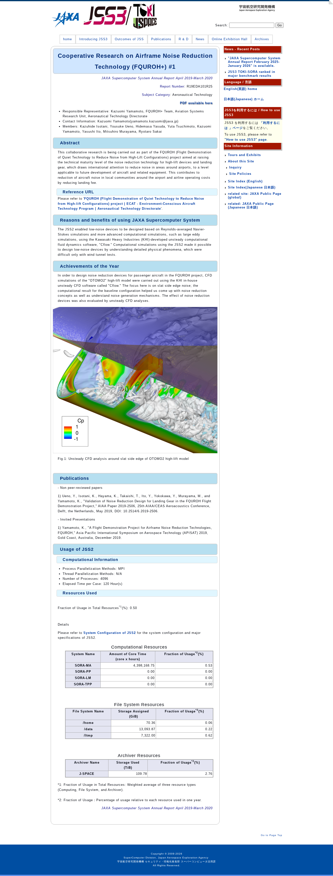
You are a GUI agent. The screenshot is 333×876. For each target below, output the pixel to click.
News (200, 39)
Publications (161, 39)
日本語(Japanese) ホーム (244, 99)
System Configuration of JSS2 (109, 633)
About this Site (241, 161)
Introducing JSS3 (93, 39)
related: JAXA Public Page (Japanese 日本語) (251, 205)
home (67, 39)
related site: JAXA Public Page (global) (254, 195)
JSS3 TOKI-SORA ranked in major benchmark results (251, 74)
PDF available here (196, 103)
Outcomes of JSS (129, 39)
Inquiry (235, 167)
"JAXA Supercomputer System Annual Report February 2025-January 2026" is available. (254, 62)
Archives (262, 39)
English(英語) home (240, 89)
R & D (183, 39)
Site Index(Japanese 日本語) (251, 187)
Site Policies (240, 174)
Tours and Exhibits (244, 155)
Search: (222, 25)
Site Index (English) (245, 181)
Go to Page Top (271, 835)
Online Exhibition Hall (229, 39)
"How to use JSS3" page (246, 139)
